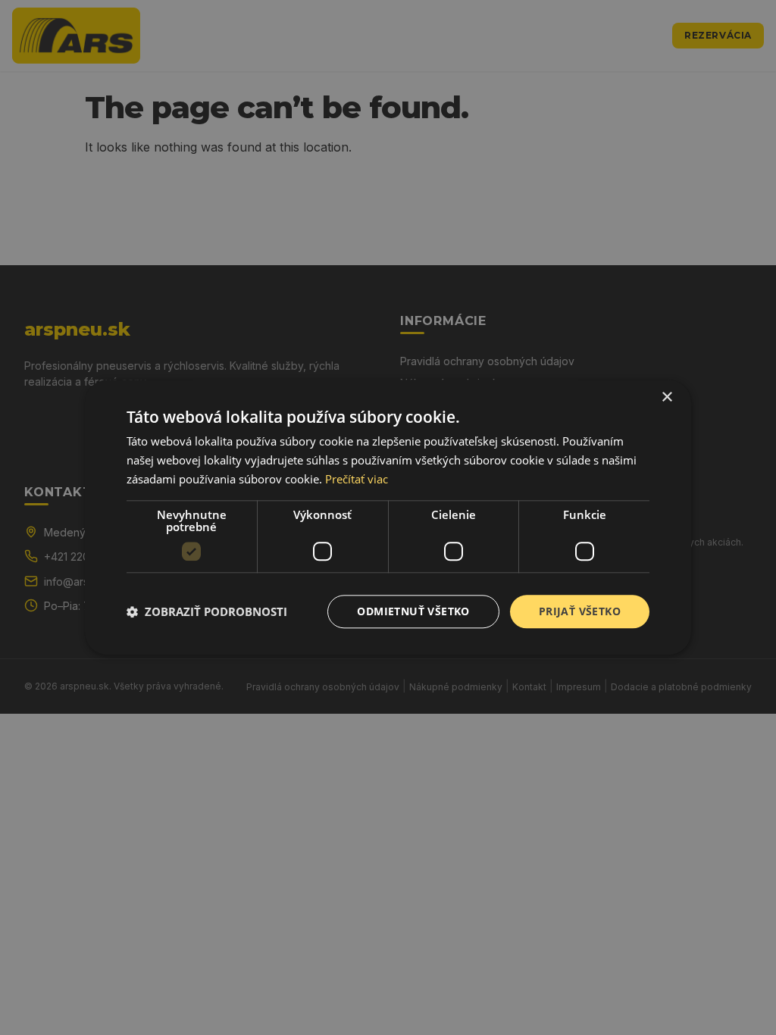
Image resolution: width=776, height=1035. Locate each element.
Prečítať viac (356, 478)
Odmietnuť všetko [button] (413, 611)
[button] (207, 611)
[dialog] (388, 517)
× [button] (666, 397)
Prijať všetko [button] (580, 611)
